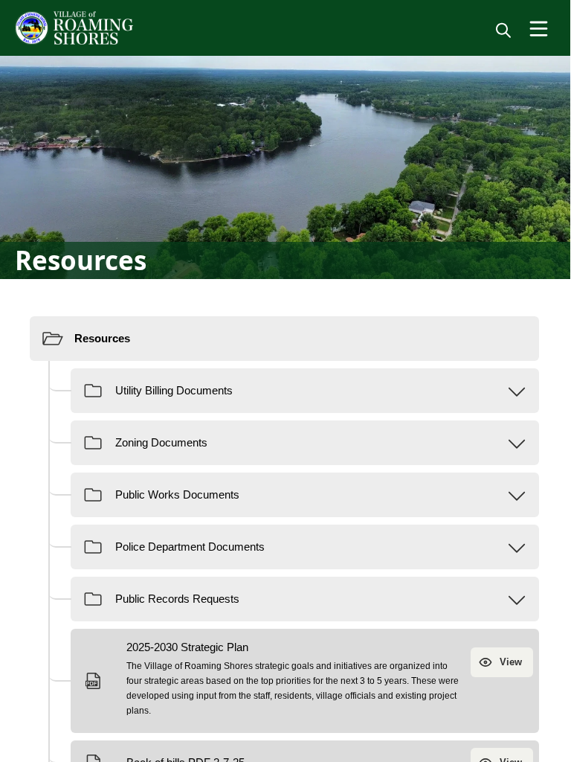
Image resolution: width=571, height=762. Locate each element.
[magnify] (503, 30)
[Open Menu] (538, 28)
